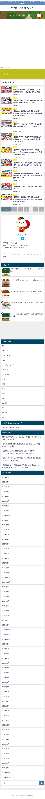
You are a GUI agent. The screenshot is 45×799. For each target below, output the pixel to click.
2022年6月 (5, 706)
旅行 (3, 398)
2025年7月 (5, 539)
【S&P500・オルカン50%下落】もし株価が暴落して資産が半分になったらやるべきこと (27, 126)
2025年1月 (5, 568)
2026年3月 (5, 501)
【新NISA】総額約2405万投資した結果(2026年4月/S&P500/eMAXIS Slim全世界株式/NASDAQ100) (27, 199)
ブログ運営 (6, 374)
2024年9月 (5, 587)
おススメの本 (6, 355)
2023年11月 (6, 634)
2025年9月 (5, 529)
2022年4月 (5, 715)
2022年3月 (5, 720)
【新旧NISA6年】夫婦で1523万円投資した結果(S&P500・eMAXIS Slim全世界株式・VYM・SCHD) (27, 139)
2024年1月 (5, 625)
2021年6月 (5, 744)
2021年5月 (5, 749)
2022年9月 (5, 691)
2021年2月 (5, 763)
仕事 (3, 379)
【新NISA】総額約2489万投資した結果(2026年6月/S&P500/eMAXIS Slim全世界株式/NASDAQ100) (27, 152)
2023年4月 (5, 668)
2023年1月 (5, 682)
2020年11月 (6, 777)
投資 (3, 393)
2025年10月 (6, 525)
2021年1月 (5, 768)
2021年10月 (6, 725)
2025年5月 (5, 548)
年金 (3, 388)
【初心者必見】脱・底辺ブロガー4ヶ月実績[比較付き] (26, 280)
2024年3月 (5, 615)
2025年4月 (5, 553)
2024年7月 (5, 596)
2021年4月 (5, 753)
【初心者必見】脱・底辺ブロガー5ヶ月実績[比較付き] (26, 291)
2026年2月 (5, 506)
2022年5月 (5, 710)
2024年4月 (5, 610)
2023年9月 (5, 644)
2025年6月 (5, 544)
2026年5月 (5, 491)
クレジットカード (8, 365)
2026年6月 (5, 487)
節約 (3, 417)
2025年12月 (6, 515)
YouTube (5, 350)
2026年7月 (5, 482)
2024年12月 (6, 572)
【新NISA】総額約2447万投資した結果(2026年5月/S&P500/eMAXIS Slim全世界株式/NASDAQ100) (27, 176)
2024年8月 (5, 591)
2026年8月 (5, 477)
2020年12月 (6, 772)
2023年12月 (6, 629)
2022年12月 (6, 687)
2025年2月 (5, 563)
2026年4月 (5, 496)
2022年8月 (5, 696)
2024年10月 (6, 582)
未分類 (4, 403)
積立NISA (5, 412)
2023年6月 (5, 658)
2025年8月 (5, 534)
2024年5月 (5, 606)
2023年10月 (6, 639)
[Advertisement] (22, 42)
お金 (3, 360)
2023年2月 (5, 677)
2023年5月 (5, 663)
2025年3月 (5, 558)
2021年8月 (5, 734)
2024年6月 (5, 601)
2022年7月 (5, 701)
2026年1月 (5, 510)
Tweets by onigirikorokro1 (10, 427)
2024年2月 (5, 620)
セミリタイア (6, 369)
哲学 (3, 384)
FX (3, 346)
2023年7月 (5, 653)
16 (35, 209)
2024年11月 (6, 577)
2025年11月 (6, 520)
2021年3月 (5, 758)
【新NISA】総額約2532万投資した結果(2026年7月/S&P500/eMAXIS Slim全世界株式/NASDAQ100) (27, 113)
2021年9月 (5, 730)
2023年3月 (5, 672)
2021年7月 (5, 739)
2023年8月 (5, 649)
